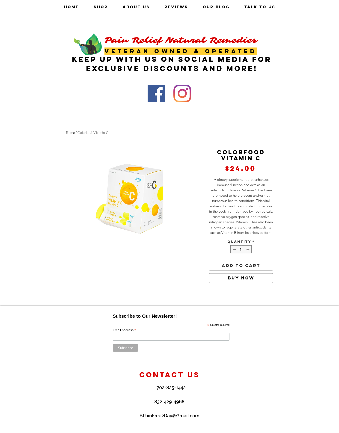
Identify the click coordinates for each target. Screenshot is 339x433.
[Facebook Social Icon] (156, 93)
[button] (100, 7)
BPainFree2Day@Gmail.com (169, 415)
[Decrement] (234, 249)
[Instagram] (182, 93)
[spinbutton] (241, 249)
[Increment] (248, 249)
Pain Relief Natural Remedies (180, 40)
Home (70, 132)
